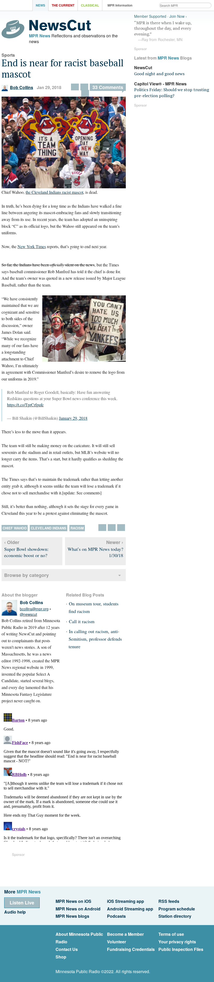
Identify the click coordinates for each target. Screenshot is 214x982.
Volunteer (116, 942)
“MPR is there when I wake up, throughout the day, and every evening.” (163, 31)
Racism (77, 527)
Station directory (174, 916)
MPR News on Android (78, 909)
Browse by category (26, 575)
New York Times (31, 246)
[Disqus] (64, 776)
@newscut (28, 614)
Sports (8, 55)
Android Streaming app (130, 909)
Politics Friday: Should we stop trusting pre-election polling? (171, 92)
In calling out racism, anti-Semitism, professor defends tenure (95, 639)
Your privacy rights (177, 942)
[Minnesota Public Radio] (17, 6)
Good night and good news (159, 74)
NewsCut (143, 68)
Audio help (15, 912)
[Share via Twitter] (85, 93)
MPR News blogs (72, 916)
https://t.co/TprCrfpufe (25, 404)
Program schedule (176, 909)
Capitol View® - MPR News (160, 84)
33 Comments (107, 87)
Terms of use (171, 934)
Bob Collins (21, 87)
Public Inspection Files (180, 949)
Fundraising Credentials (131, 949)
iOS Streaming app (125, 901)
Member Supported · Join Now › (160, 16)
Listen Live (22, 902)
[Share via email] (84, 87)
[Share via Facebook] (75, 87)
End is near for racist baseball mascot (62, 68)
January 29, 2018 (73, 418)
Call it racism (81, 621)
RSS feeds (168, 901)
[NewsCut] (60, 29)
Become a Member (125, 934)
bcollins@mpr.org (34, 608)
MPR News (39, 36)
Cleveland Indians (48, 527)
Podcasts (116, 916)
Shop (61, 957)
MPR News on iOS (73, 901)
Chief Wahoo (15, 527)
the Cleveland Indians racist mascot (54, 192)
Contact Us (67, 949)
